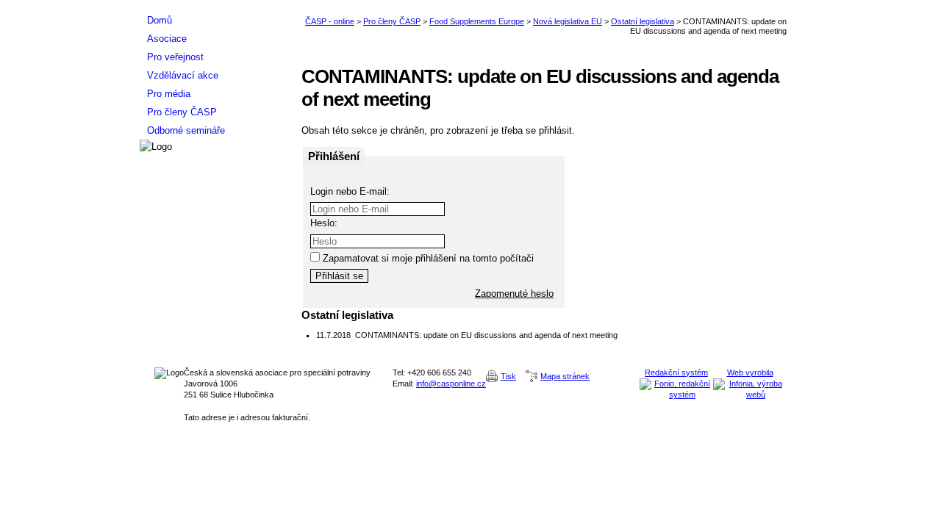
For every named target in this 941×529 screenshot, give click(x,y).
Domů (159, 20)
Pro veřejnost (175, 56)
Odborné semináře (186, 130)
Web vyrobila (750, 372)
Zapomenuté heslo (514, 293)
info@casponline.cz (451, 383)
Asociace (167, 38)
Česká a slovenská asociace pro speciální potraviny (213, 5)
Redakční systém (676, 372)
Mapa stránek (565, 376)
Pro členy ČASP (392, 21)
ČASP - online (329, 21)
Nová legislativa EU (567, 21)
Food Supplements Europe (476, 21)
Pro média (168, 93)
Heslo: (323, 222)
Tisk (508, 376)
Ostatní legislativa (642, 21)
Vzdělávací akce (182, 75)
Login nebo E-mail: (350, 191)
